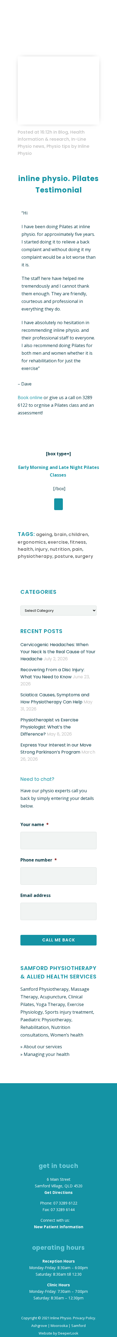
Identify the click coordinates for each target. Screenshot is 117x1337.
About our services (43, 1047)
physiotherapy (35, 556)
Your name (34, 824)
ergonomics (32, 542)
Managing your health (46, 1054)
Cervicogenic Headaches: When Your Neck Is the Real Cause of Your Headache (58, 652)
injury (41, 549)
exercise (58, 542)
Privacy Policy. (84, 1317)
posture (63, 556)
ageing (44, 534)
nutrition (60, 549)
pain (77, 549)
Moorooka (59, 1325)
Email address (35, 895)
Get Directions (58, 1192)
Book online (31, 398)
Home (23, 30)
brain (60, 534)
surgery (84, 556)
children (78, 534)
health (25, 549)
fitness (78, 542)
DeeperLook (68, 1333)
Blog (36, 30)
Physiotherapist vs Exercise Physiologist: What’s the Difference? (49, 727)
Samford (78, 1325)
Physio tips (58, 146)
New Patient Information (58, 1226)
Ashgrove (39, 1325)
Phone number (38, 860)
